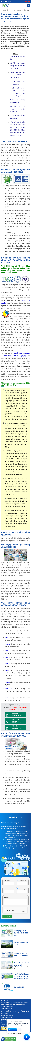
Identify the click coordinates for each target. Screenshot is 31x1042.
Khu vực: (7, 889)
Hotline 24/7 (10, 1039)
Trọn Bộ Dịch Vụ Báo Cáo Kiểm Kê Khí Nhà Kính (21, 933)
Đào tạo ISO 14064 (20, 987)
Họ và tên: (7, 880)
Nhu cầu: (6, 897)
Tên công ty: (21, 889)
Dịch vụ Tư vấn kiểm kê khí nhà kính (21, 964)
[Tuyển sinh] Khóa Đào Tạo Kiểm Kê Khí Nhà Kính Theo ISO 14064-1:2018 (21, 976)
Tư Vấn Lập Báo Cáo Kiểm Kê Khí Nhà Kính (21, 955)
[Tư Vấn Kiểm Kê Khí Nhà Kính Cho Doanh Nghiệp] (7, 965)
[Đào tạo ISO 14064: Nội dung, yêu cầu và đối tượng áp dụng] (7, 987)
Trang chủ (4, 10)
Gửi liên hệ (7, 916)
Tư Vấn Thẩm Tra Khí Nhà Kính (21, 944)
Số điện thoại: (21, 880)
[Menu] (28, 5)
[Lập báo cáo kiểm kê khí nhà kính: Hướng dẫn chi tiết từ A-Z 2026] (7, 954)
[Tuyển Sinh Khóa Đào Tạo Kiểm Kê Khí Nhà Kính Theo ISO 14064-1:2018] (7, 976)
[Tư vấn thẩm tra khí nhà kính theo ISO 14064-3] (7, 944)
